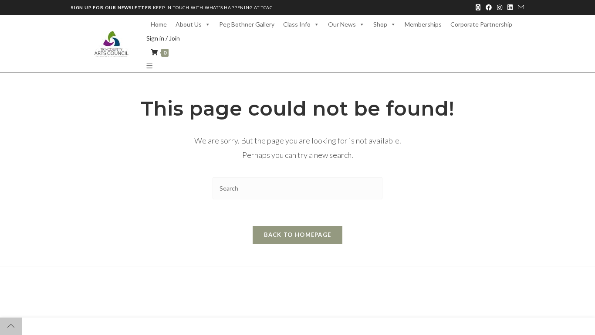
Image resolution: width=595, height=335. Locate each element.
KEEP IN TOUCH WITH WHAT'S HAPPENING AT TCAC (172, 7)
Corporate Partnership (481, 24)
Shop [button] (380, 24)
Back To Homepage (297, 234)
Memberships (423, 24)
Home (159, 24)
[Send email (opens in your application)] (519, 7)
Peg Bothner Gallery (246, 24)
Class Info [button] (297, 24)
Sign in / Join (163, 38)
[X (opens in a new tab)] (478, 7)
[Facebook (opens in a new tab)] (488, 7)
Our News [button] (342, 24)
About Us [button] (189, 24)
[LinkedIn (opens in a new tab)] (510, 7)
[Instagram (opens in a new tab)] (499, 7)
